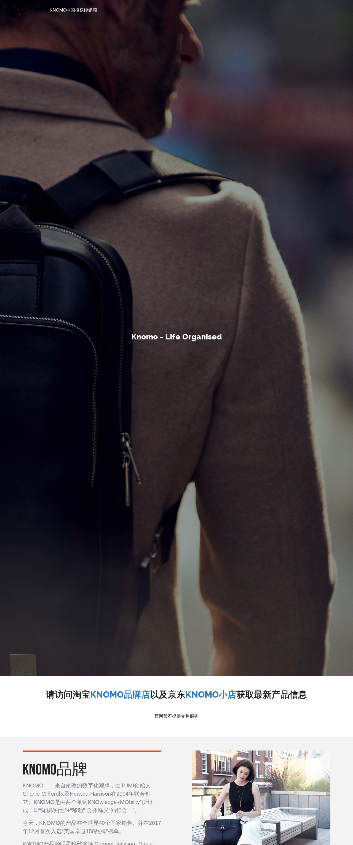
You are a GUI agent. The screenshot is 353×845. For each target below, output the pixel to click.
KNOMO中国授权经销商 (73, 10)
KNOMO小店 (210, 694)
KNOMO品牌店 (120, 694)
